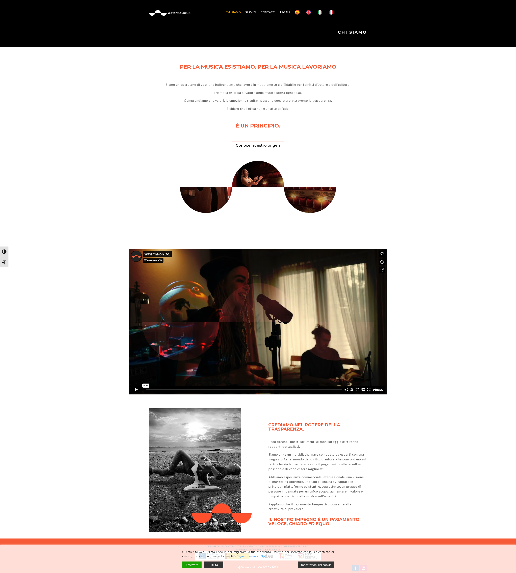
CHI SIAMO (233, 12)
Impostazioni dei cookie (315, 565)
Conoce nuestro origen (258, 145)
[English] (309, 12)
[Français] (332, 12)
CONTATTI (268, 12)
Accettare (192, 565)
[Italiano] (320, 12)
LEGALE (285, 12)
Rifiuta (214, 565)
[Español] (298, 12)
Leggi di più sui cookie (251, 556)
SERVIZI (250, 12)
